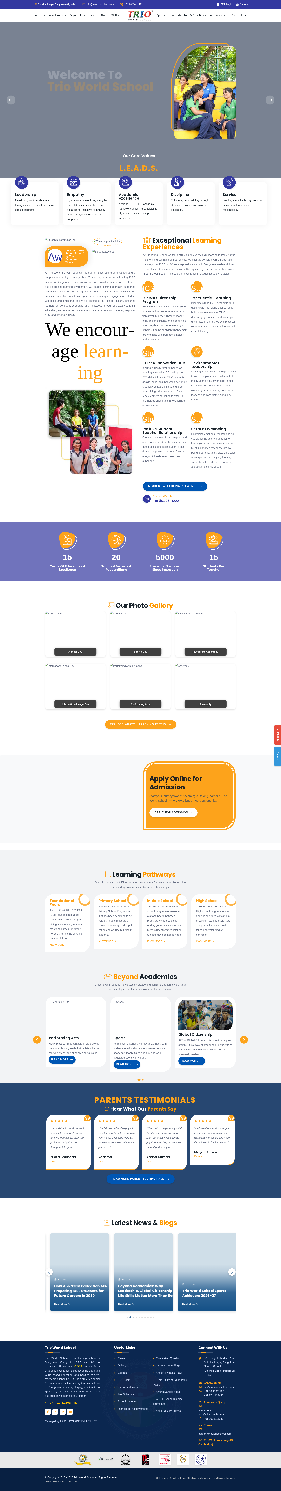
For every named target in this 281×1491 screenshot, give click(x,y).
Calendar (122, 1372)
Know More (57, 944)
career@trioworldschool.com (214, 1433)
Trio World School (84, 1477)
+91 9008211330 (213, 1418)
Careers (243, 4)
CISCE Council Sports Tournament (167, 1401)
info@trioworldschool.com (219, 1387)
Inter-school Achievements (132, 1408)
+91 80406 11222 (133, 4)
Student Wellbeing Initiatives (173, 486)
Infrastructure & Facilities (187, 15)
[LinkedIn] (63, 1412)
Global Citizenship (195, 1034)
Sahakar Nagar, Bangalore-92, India (56, 4)
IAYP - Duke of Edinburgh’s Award (170, 1382)
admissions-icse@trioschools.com (211, 1412)
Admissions (217, 15)
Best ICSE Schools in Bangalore (196, 1478)
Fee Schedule (125, 1394)
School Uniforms (127, 1401)
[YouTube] (70, 1412)
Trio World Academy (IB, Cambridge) (216, 1442)
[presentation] (11, 100)
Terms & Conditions (68, 1482)
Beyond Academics (82, 15)
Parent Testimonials (128, 1387)
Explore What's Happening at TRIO (138, 724)
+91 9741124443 (213, 1395)
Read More (60, 1059)
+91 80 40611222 (214, 1391)
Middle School (160, 901)
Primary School (112, 901)
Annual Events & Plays (168, 1372)
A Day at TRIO (60, 115)
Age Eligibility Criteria (168, 1411)
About (39, 15)
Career (121, 1358)
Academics (56, 15)
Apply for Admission (171, 812)
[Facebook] (48, 1412)
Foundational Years (62, 902)
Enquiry (278, 756)
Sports (161, 15)
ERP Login (123, 1380)
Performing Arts (64, 1038)
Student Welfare (110, 15)
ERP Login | (226, 4)
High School (207, 901)
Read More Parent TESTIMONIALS (138, 1178)
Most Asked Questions (168, 1358)
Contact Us (238, 15)
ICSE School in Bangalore (167, 1478)
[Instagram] (55, 1412)
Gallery (121, 1365)
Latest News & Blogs (167, 1365)
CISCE (78, 1366)
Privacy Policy (51, 1482)
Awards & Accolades (167, 1392)
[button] (139, 1080)
